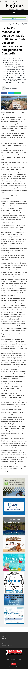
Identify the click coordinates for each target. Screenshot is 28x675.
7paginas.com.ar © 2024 (14, 666)
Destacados (5, 24)
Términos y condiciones (6, 645)
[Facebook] (15, 664)
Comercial (4, 641)
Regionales (12, 24)
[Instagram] (12, 664)
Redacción (4, 636)
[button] (14, 12)
